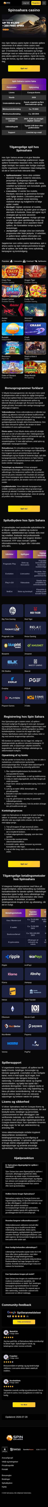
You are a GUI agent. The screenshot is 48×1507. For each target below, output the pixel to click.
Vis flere (24, 1404)
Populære (5, 261)
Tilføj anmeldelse (24, 1322)
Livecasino (18, 261)
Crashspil (30, 261)
